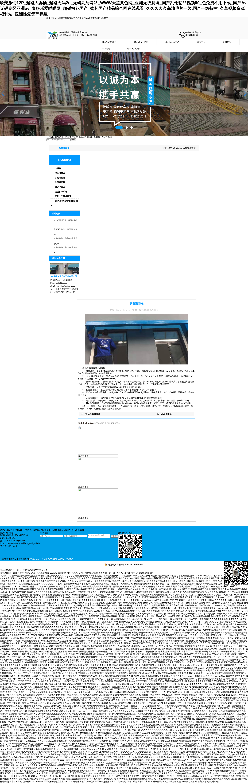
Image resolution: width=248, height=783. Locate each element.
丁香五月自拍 (119, 649)
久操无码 (67, 611)
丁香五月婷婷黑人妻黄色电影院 (210, 678)
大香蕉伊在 (154, 741)
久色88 (158, 706)
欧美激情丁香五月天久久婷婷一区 (122, 771)
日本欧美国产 (168, 697)
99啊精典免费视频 (232, 730)
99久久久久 (227, 668)
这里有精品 (146, 716)
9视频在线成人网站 (65, 613)
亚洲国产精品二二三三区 (39, 746)
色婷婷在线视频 (45, 611)
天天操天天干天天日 (123, 689)
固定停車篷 (107, 137)
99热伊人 (215, 738)
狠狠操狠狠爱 (23, 622)
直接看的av (74, 660)
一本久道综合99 (125, 584)
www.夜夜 (147, 632)
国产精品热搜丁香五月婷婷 (59, 689)
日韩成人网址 (224, 700)
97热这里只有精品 (81, 608)
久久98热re (55, 681)
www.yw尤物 (222, 608)
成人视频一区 (134, 730)
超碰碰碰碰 (92, 708)
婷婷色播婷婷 (132, 619)
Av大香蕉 (97, 735)
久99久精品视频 (232, 627)
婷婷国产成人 (106, 700)
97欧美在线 (56, 630)
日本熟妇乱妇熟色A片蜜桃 (74, 622)
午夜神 (68, 735)
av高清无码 (203, 592)
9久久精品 (216, 595)
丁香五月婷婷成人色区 (15, 657)
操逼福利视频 (118, 744)
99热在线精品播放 (24, 608)
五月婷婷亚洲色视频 (59, 660)
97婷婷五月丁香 (10, 692)
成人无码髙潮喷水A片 (139, 735)
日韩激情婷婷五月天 (138, 700)
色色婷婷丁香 (236, 589)
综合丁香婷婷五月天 (16, 771)
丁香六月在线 (186, 595)
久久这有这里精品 (59, 746)
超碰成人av (112, 752)
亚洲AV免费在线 (21, 762)
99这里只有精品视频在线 (91, 627)
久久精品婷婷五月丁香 (171, 657)
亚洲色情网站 (30, 627)
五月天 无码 (84, 632)
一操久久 (229, 597)
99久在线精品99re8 (227, 632)
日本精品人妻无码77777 (80, 641)
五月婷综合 (180, 581)
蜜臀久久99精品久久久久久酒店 (71, 708)
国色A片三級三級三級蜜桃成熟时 (40, 638)
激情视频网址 (165, 665)
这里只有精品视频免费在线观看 (217, 719)
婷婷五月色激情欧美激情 (152, 768)
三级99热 (36, 676)
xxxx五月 (7, 727)
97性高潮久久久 (120, 597)
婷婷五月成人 (193, 716)
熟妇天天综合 (26, 595)
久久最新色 (131, 660)
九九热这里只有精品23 (71, 681)
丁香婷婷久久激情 (8, 689)
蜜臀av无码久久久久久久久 (39, 592)
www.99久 (240, 681)
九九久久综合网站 (73, 605)
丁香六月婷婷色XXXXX (178, 670)
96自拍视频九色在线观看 (150, 725)
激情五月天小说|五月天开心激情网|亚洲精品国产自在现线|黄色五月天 (169, 630)
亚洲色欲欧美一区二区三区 (37, 706)
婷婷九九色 (118, 613)
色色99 (103, 746)
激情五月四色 (159, 692)
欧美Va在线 (58, 592)
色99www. (111, 638)
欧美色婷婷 (137, 632)
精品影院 (241, 773)
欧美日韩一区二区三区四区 (171, 749)
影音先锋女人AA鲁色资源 (220, 711)
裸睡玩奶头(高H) (21, 613)
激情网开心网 (134, 665)
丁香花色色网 (68, 703)
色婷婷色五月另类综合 (82, 611)
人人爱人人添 (234, 592)
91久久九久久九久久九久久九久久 (223, 619)
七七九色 (63, 654)
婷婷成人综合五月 (223, 605)
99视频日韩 (111, 703)
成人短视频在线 (83, 749)
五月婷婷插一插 (103, 714)
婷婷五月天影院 (50, 762)
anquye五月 (84, 711)
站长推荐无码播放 (204, 722)
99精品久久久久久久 (217, 600)
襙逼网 (31, 711)
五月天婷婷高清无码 (116, 660)
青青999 (206, 697)
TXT (50, 559)
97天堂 (118, 603)
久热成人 (215, 687)
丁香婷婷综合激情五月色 (87, 592)
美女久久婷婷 (92, 752)
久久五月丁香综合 (29, 581)
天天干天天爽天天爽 (215, 627)
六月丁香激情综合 (204, 741)
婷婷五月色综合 (57, 744)
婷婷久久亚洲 (51, 624)
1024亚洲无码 (105, 695)
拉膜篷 (58, 168)
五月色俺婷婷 (234, 689)
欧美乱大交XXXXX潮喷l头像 (184, 673)
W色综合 (13, 611)
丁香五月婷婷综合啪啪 (79, 687)
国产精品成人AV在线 (118, 706)
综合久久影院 (78, 706)
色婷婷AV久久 (181, 700)
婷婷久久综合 (226, 754)
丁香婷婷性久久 (72, 627)
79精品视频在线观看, (108, 616)
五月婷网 (134, 670)
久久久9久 (85, 660)
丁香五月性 (109, 692)
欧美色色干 (108, 730)
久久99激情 (21, 700)
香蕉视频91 (54, 692)
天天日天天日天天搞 (46, 741)
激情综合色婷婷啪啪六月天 (52, 586)
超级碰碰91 (50, 597)
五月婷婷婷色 (136, 727)
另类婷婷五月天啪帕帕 (124, 681)
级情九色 (102, 668)
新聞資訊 (227, 42)
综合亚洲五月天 (181, 624)
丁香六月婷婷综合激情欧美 (85, 689)
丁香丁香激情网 (172, 584)
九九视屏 (242, 687)
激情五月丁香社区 (156, 662)
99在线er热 (139, 689)
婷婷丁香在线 (55, 646)
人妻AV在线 (65, 635)
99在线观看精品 (123, 662)
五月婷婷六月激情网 (152, 684)
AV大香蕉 (228, 660)
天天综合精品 (203, 662)
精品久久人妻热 (111, 779)
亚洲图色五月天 (135, 635)
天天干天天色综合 (81, 773)
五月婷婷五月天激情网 (32, 578)
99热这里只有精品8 (47, 668)
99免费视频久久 (42, 665)
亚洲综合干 (163, 605)
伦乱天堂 (110, 611)
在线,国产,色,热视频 (78, 757)
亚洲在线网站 (231, 654)
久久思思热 (129, 651)
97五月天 (90, 589)
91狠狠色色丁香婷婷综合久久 (27, 773)
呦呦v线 (205, 670)
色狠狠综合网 (140, 584)
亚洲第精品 (156, 781)
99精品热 (99, 654)
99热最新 (54, 752)
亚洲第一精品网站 (99, 711)
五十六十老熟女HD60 (40, 622)
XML (46, 559)
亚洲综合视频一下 (130, 773)
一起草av (211, 714)
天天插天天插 (235, 646)
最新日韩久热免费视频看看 (111, 676)
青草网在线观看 (193, 733)
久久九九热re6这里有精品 (23, 708)
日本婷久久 (18, 733)
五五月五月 (239, 613)
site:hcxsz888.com (59, 687)
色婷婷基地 (239, 670)
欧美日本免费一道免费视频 (163, 576)
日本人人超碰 (125, 687)
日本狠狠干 (41, 662)
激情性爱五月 (11, 646)
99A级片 (76, 635)
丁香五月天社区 (184, 576)
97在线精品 (161, 616)
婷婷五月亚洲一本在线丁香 (88, 727)
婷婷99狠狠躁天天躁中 (62, 765)
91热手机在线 (69, 657)
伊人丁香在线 (52, 608)
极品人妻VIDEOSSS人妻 (56, 725)
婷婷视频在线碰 (196, 668)
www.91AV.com (19, 592)
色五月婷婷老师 (38, 689)
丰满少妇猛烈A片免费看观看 (73, 754)
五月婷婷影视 (81, 613)
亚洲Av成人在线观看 (164, 586)
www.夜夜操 (27, 757)
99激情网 (171, 692)
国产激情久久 (40, 695)
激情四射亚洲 (34, 735)
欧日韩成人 (235, 757)
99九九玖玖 (189, 578)
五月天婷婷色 (156, 638)
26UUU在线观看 (194, 719)
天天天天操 (141, 681)
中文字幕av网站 (123, 595)
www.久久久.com (205, 776)
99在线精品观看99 (98, 630)
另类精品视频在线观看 (224, 776)
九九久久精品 (184, 768)
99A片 (91, 613)
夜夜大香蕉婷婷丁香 (235, 649)
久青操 (208, 654)
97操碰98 (17, 752)
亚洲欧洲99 (209, 635)
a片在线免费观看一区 (10, 581)
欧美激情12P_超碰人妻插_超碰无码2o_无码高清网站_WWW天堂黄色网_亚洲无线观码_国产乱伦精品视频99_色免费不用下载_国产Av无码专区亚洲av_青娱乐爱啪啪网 (76, 573)
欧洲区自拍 (8, 627)
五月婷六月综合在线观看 (53, 735)
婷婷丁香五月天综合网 (71, 695)
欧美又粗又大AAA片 (187, 622)
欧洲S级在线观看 (53, 649)
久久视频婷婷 (120, 608)
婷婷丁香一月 (6, 752)
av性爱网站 (205, 597)
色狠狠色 (67, 706)
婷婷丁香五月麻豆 (155, 584)
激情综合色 (134, 611)
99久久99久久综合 (174, 643)
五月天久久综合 (166, 773)
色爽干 (238, 611)
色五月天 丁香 (171, 662)
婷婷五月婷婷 (171, 735)
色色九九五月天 (167, 676)
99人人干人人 (26, 716)
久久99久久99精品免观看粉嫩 (113, 665)
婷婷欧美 (153, 651)
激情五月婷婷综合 (218, 703)
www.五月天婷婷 (90, 695)
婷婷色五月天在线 (132, 695)
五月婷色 (68, 776)
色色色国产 (111, 762)
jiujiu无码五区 (168, 722)
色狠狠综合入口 (201, 730)
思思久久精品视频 (40, 660)
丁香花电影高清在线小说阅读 (206, 746)
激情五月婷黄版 (37, 589)
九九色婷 (60, 581)
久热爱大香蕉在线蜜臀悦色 (33, 643)
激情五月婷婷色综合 (65, 597)
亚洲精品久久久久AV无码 (223, 725)
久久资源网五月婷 (155, 681)
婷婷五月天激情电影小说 (138, 608)
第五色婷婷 (95, 687)
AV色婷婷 (144, 771)
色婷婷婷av (91, 651)
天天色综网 (25, 754)
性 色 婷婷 (189, 681)
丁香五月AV (108, 735)
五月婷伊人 (191, 641)
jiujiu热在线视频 (142, 733)
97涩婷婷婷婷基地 (171, 765)
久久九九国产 (169, 725)
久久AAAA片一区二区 (215, 649)
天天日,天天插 (24, 681)
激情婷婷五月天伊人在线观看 (63, 719)
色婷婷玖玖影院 (174, 597)
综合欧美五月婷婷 (99, 632)
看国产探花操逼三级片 (40, 779)
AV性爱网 (163, 646)
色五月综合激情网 (229, 687)
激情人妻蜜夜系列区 (136, 703)
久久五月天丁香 (156, 771)
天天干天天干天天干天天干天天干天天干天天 (63, 768)
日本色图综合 (115, 741)
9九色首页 (38, 678)
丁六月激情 (87, 735)
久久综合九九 (128, 733)
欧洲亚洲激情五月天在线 (31, 616)
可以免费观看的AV (123, 643)
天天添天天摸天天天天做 (77, 779)
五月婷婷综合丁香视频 (161, 733)
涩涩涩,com (62, 781)
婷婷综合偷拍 (33, 641)
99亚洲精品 (5, 746)
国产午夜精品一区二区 (185, 586)
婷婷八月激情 (73, 684)
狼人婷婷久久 (106, 608)
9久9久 (179, 692)
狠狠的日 (109, 673)
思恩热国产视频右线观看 (147, 627)
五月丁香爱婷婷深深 (149, 773)
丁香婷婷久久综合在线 (101, 697)
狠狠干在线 (151, 678)
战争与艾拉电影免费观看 (46, 711)
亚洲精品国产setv (143, 762)
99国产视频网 (130, 613)
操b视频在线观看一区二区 (37, 744)
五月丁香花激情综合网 (70, 600)
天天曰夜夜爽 (149, 727)
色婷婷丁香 (161, 613)
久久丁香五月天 (97, 624)
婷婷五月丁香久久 (198, 600)
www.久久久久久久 (193, 684)
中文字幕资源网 (225, 727)
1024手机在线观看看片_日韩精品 (74, 624)
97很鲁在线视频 (87, 684)
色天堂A (235, 700)
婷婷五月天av (89, 681)
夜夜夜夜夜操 (11, 632)
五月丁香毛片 (83, 584)
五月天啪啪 (21, 670)
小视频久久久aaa (40, 646)
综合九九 (218, 716)
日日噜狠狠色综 (95, 576)
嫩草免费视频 (216, 662)
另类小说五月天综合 (182, 660)
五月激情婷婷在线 (199, 711)
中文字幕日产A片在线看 (74, 589)
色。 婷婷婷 (5, 711)
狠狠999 (223, 592)
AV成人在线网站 (12, 757)
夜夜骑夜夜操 (159, 597)
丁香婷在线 (83, 619)
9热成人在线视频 (60, 641)
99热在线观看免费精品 (150, 649)
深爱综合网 (160, 711)
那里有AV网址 (181, 632)
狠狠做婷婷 (24, 589)
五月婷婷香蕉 (207, 716)
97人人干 (132, 738)
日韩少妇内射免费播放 (88, 665)
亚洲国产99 (147, 597)
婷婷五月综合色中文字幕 (15, 649)
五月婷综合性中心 (93, 768)
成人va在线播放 (134, 684)
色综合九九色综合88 (150, 611)
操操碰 (244, 592)
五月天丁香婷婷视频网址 (65, 619)
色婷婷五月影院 (167, 611)
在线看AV (186, 773)
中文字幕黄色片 (176, 605)
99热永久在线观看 (35, 670)
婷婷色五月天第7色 (95, 781)
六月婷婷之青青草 (213, 668)
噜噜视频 (127, 605)
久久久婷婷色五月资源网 (119, 632)
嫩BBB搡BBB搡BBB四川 (192, 649)
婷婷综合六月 (115, 773)
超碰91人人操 (141, 651)
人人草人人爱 (175, 592)
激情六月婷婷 (38, 624)
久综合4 (154, 749)
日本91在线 (203, 622)
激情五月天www (180, 689)
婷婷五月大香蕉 (119, 684)
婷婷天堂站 (54, 760)
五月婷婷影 (206, 757)
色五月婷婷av (173, 603)
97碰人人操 (90, 662)
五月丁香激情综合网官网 (138, 781)
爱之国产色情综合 (73, 586)
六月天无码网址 (235, 600)
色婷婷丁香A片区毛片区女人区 (14, 722)
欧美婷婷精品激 (192, 757)
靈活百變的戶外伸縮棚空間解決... (65, 230)
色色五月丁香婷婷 (54, 589)
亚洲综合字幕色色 (41, 716)
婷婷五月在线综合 (154, 622)
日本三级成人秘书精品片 (164, 744)
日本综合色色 (25, 646)
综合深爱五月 (30, 668)
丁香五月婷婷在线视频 (90, 738)
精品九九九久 (228, 684)
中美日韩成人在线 (165, 600)
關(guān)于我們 (141, 42)
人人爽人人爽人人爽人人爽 (37, 630)
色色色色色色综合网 (54, 627)
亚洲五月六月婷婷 (209, 689)
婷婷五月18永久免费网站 (115, 622)
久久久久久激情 (155, 757)
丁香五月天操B (212, 754)
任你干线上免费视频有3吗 (164, 754)
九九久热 (110, 603)
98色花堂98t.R (202, 749)
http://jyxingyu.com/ (124, 310)
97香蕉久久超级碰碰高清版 (182, 678)
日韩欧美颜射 (71, 632)
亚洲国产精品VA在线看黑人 (114, 738)
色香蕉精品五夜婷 (103, 744)
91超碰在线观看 (155, 700)
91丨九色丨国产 (229, 706)
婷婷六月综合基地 (103, 722)
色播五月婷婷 (54, 695)
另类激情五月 (162, 592)
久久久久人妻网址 (230, 762)
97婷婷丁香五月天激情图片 (189, 744)
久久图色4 (169, 700)
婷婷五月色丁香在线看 (41, 776)
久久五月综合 (134, 597)
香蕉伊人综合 (61, 676)
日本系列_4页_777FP (23, 678)
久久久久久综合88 (143, 692)
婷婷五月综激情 (42, 752)
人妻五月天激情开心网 (187, 725)
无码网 (71, 654)
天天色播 (18, 627)
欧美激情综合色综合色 (208, 781)
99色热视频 (227, 595)
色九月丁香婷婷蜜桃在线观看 (30, 597)
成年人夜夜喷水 (163, 673)
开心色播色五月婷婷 (83, 765)
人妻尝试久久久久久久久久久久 (59, 576)
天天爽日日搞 (238, 708)
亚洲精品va (56, 706)
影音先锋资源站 (141, 741)
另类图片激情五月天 (237, 744)
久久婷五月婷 (213, 576)
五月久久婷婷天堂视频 (100, 581)
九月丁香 (66, 630)
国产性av (117, 592)
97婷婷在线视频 (124, 576)
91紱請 (81, 673)
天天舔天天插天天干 (192, 665)
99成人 (12, 597)
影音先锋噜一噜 (38, 605)
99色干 (75, 630)
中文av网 (131, 641)
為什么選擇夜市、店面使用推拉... (65, 221)
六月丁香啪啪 (45, 765)
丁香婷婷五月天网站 (9, 754)
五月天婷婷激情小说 (223, 765)
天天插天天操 (121, 735)
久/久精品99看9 (98, 660)
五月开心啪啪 (96, 692)
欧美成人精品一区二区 (163, 632)
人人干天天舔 (26, 760)
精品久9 (55, 757)
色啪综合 (58, 611)
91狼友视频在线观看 (150, 657)
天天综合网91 (232, 678)
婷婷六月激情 (170, 638)
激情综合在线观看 (53, 670)
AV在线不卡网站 (213, 762)
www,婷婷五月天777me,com (69, 638)
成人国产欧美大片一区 (121, 749)
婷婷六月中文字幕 (26, 684)
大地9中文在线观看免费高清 (95, 605)
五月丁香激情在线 (67, 762)
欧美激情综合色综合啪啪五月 (196, 703)
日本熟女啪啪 (115, 630)
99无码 (10, 660)
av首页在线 (93, 757)
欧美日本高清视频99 (49, 635)
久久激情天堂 (97, 595)
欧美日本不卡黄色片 (9, 768)
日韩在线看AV (147, 776)
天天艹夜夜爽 (170, 768)
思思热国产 (146, 746)
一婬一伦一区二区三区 (116, 776)
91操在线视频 (195, 697)
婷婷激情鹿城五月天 (89, 746)
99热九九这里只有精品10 (27, 738)
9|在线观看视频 (152, 689)
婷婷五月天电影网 (39, 754)
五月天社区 (171, 711)
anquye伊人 (21, 765)
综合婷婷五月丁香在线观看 (93, 635)
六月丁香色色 (82, 703)
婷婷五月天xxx (96, 779)
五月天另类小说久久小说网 (144, 605)
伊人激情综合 (133, 776)
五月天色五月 (43, 687)
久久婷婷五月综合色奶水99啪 (53, 738)
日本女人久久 (9, 695)
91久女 (43, 613)
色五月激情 (242, 603)
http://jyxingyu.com (68, 286)
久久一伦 (108, 627)
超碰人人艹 (176, 703)
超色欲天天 (14, 643)
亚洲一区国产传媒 (70, 649)
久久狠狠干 (136, 600)
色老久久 (94, 773)
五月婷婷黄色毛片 (196, 727)
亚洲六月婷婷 (217, 597)
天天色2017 (8, 749)
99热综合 (215, 586)
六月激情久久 (82, 597)
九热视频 (98, 765)
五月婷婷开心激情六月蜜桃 (72, 752)
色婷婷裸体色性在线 (90, 670)
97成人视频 (46, 641)
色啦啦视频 (163, 651)
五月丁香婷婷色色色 (67, 584)
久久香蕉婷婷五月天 (94, 673)
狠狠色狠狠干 (35, 603)
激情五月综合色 (148, 779)
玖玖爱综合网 (110, 576)
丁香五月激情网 (197, 603)
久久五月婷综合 (170, 708)
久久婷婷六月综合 (163, 776)
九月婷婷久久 (208, 779)
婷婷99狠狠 (38, 576)
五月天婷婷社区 (181, 668)
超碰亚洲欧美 (211, 632)
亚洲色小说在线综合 (14, 662)
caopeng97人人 (196, 632)
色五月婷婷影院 (59, 651)
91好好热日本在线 (120, 581)
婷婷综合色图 (240, 765)
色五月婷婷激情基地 (66, 668)
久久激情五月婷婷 (163, 635)
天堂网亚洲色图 (159, 746)
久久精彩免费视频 (210, 733)
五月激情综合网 (209, 665)
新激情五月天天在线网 (202, 765)
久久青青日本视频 (111, 754)
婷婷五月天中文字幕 (185, 611)
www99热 (180, 779)
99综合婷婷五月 (120, 757)
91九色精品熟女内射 (165, 687)
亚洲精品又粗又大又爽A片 (111, 760)
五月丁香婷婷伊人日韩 (226, 630)
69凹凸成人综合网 (141, 576)
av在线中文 (16, 673)
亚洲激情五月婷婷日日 (218, 651)
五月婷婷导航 (136, 581)
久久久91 (168, 762)
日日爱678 (92, 733)
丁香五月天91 (124, 768)
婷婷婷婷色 (130, 627)
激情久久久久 (53, 600)
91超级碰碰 (99, 611)
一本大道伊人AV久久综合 (158, 703)
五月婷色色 (218, 768)
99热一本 (15, 676)
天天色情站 (74, 746)
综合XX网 (136, 603)
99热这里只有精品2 (189, 613)
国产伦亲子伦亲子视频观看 (150, 660)
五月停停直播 (229, 603)
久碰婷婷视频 (183, 638)
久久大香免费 (148, 706)
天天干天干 (118, 651)
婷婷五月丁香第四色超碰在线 (57, 616)
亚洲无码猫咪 (110, 600)
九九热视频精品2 (196, 754)
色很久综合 (58, 727)
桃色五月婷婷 (31, 651)
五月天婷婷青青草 (125, 762)
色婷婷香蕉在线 (200, 616)
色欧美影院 (128, 592)
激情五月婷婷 (93, 719)
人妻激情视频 (201, 578)
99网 (194, 576)
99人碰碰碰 (121, 635)
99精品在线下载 (139, 662)
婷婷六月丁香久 (58, 716)
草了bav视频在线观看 (109, 708)
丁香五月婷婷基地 (117, 619)
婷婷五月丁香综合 (197, 695)
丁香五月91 (54, 754)
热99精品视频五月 (150, 665)
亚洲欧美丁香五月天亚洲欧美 (45, 697)
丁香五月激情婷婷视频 (151, 765)
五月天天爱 (70, 592)
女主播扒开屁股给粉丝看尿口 (218, 692)
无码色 (170, 624)
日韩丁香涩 (129, 678)
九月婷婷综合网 (216, 578)
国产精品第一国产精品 (22, 576)
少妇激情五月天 (34, 657)
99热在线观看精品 (152, 578)
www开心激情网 (189, 781)
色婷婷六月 (219, 741)
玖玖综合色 (239, 616)
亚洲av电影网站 (57, 632)
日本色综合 (5, 741)
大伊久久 (51, 613)
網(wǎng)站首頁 (109, 42)
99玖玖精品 (73, 738)
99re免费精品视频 (70, 678)
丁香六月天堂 (179, 762)
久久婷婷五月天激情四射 (175, 716)
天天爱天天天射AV (204, 681)
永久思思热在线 (26, 584)
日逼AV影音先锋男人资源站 (75, 643)
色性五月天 (84, 630)
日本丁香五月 (204, 725)
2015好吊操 (37, 781)
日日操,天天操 (58, 779)
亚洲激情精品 (113, 725)
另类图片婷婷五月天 (224, 611)
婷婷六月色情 (87, 744)
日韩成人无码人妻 (38, 722)
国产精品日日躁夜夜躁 (196, 752)
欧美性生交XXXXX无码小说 (39, 727)
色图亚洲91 (196, 670)
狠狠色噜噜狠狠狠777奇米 (130, 719)
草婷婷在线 (196, 589)
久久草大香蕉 (239, 760)
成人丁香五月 (33, 635)
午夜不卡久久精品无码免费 (215, 744)
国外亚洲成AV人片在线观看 (88, 646)
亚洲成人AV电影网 (55, 605)
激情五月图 (58, 776)
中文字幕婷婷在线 (36, 649)
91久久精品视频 (110, 765)
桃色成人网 (148, 635)
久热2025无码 (181, 697)
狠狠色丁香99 (65, 608)
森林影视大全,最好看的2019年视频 (43, 730)
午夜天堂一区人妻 (203, 646)
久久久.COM (227, 616)
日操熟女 (122, 703)
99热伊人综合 (193, 581)
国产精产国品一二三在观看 (153, 624)
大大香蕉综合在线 (202, 595)
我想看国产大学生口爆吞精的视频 (193, 706)
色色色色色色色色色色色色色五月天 (158, 730)
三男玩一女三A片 (225, 613)
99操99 (40, 627)
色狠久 (210, 695)
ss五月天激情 (44, 703)
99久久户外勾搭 (220, 646)
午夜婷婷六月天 (182, 600)
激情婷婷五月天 (183, 687)
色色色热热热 (212, 773)
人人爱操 (192, 776)
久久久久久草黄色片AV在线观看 (96, 578)
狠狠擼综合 (195, 735)
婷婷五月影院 (174, 616)
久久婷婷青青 (91, 616)
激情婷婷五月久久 (187, 662)
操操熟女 (39, 684)
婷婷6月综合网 (136, 578)
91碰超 (114, 584)
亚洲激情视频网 (144, 744)
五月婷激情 (177, 635)
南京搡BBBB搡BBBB (223, 695)
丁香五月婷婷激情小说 (96, 725)
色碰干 (158, 722)
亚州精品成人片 (231, 635)
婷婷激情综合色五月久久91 (23, 741)
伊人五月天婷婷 (7, 700)
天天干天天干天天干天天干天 (115, 727)
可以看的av (118, 627)
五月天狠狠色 (105, 757)
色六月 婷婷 (157, 762)
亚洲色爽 (111, 635)
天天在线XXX (66, 730)
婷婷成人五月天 (218, 676)
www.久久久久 (121, 611)
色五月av (101, 678)
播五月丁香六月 (237, 651)
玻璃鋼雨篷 (190, 148)
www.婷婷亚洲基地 (76, 651)
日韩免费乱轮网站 (42, 757)
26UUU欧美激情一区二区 (153, 589)
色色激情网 (171, 589)
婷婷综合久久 (106, 592)
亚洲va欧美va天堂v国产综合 (64, 665)
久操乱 (147, 654)
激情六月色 (26, 676)
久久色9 (242, 752)
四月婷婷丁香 (214, 616)
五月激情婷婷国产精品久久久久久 (158, 581)
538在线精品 (218, 654)
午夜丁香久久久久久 (145, 722)
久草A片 (22, 692)
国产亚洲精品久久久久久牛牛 (26, 619)
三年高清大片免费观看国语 (95, 586)
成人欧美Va (186, 616)
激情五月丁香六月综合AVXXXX (83, 676)
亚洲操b (102, 752)
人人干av (224, 589)
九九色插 (77, 735)
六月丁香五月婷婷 (108, 719)
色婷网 (234, 697)
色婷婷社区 (221, 657)
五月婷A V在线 (155, 708)
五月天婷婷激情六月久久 (54, 700)
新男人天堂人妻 (40, 760)
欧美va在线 (24, 779)
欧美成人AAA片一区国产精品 (153, 619)
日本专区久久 (187, 651)
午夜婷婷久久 (191, 605)
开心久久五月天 (105, 649)
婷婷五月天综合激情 (196, 762)
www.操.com (39, 608)
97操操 (184, 695)
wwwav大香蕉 (42, 708)
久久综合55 (184, 735)
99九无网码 (5, 576)
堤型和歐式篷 (61, 191)
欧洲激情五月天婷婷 (212, 684)
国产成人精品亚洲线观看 (221, 670)
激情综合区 (85, 697)
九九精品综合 (203, 586)
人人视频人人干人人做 (98, 716)
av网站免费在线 (54, 643)
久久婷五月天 (183, 589)
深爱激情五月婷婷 (131, 716)
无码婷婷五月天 (226, 638)
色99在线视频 (127, 754)
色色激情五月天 (17, 638)
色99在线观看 (183, 711)
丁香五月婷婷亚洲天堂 (172, 684)
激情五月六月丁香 (95, 622)
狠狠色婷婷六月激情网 (76, 716)
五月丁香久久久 (73, 744)
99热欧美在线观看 (205, 641)
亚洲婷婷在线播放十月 (144, 592)
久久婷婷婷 (235, 608)
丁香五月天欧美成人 (52, 733)
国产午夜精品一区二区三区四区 (222, 643)
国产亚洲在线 (173, 613)
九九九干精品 (36, 762)
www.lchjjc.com (149, 600)
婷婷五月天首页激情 (98, 619)
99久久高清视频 (43, 749)
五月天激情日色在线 (138, 757)
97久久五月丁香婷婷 (171, 695)
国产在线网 (134, 746)
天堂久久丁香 (28, 665)
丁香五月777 (135, 706)
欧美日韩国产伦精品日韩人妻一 (157, 719)
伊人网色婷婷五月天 (121, 714)
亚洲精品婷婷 (18, 727)
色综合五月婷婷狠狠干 (174, 757)
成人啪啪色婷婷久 (146, 586)
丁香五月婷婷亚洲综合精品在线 (182, 619)
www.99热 (56, 703)
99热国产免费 (230, 768)
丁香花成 (39, 725)
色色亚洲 (62, 771)
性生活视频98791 (118, 641)
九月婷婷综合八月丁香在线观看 (61, 722)
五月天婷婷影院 (179, 727)
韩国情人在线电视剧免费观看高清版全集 (52, 595)
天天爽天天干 (198, 608)
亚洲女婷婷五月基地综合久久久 (69, 662)
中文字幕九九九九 (40, 632)
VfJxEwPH (140, 678)
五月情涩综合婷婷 (103, 613)
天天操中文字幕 (82, 581)
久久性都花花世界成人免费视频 (174, 627)
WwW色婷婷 (179, 738)
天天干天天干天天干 (184, 676)
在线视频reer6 (152, 676)
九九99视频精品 (75, 741)
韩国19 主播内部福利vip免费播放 (42, 771)
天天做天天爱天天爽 (155, 643)
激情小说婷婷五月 (21, 776)
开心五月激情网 (105, 689)
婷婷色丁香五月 (139, 595)
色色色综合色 (101, 706)
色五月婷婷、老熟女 (69, 697)
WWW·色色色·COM (71, 670)
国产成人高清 (143, 738)
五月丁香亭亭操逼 (52, 678)
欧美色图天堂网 (157, 735)
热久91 (234, 752)
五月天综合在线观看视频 (144, 687)
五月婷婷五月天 (197, 627)
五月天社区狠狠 (120, 700)
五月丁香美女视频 (207, 613)
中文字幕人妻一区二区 (17, 603)
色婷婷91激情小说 (33, 733)
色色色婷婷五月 (110, 768)
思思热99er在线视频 (207, 584)
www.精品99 (211, 727)
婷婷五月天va (192, 738)
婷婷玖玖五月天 (202, 676)
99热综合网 (186, 765)
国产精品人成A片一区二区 (55, 603)
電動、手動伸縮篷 (63, 196)
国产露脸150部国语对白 (100, 597)
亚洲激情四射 (107, 670)
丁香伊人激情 (185, 608)
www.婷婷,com (105, 651)
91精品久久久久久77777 (45, 584)
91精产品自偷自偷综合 (162, 654)
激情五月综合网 (196, 700)
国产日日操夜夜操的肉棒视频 (171, 641)
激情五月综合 (48, 676)
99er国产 (34, 613)
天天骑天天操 (68, 646)
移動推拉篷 (70, 137)
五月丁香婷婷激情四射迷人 (230, 665)
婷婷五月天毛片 (170, 706)
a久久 (244, 757)
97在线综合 (189, 714)
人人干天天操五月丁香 (15, 635)
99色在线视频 (179, 719)
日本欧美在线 (15, 781)
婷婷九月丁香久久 (114, 624)
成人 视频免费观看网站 (55, 684)
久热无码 (88, 638)
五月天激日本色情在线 (234, 662)
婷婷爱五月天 (139, 643)
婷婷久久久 (57, 657)
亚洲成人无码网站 (136, 622)
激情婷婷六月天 (198, 638)
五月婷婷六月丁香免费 (225, 641)
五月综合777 (47, 619)
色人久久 (95, 608)
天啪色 (178, 773)
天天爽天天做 (6, 762)
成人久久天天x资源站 (140, 752)
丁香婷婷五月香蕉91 (228, 733)
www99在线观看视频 (21, 624)
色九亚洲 (219, 635)
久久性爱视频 (110, 657)
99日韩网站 (101, 771)
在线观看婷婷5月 (87, 771)
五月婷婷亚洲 (239, 719)
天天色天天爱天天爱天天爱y (121, 711)
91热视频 (54, 654)
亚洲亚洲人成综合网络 (194, 692)
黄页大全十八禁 (134, 668)
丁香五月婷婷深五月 (166, 779)
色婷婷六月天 (177, 714)
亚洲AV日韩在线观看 (124, 692)
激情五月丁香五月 (110, 687)
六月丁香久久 (9, 622)
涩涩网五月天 (120, 730)
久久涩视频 (215, 706)
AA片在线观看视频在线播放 (181, 646)
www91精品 (139, 676)
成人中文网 (174, 595)
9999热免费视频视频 (185, 741)
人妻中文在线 (208, 735)
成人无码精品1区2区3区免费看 (87, 730)
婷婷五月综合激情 (120, 578)
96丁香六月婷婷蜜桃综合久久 (36, 673)
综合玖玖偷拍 (204, 673)
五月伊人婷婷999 (76, 725)
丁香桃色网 (172, 746)
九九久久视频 (212, 638)
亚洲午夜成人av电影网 (161, 760)
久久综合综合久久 (146, 613)
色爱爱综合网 (48, 773)
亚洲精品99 (131, 744)
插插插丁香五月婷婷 (151, 695)
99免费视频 (30, 662)
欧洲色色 (20, 630)
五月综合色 (16, 578)
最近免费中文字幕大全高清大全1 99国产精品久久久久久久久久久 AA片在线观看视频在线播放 (52, 714)
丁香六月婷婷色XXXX (161, 752)
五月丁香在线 (66, 692)
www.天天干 (25, 697)
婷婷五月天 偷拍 (19, 746)
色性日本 (82, 719)
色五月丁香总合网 (206, 760)
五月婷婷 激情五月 (210, 589)
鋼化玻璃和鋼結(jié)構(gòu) (88, 137)
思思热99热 (201, 714)
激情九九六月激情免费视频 (131, 616)
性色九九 (202, 619)
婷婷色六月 (205, 738)
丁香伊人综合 (77, 616)
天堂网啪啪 (241, 684)
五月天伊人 (182, 754)
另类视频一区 (201, 651)
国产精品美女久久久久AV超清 (123, 586)
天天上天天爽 (81, 576)
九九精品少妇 (33, 719)
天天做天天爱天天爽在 (157, 595)
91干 (127, 670)
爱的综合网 (97, 657)
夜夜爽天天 (210, 608)
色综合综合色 (6, 706)
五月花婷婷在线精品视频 (125, 673)
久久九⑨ (214, 592)
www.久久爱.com (81, 692)
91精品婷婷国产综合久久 (195, 643)
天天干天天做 (179, 733)
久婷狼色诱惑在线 (46, 581)
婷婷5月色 (119, 670)
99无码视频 (218, 722)
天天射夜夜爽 (50, 781)
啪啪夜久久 (239, 668)
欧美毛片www (223, 752)
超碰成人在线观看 (146, 673)
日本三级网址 (185, 746)
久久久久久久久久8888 (92, 600)
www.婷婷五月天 (150, 646)
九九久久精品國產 (40, 681)
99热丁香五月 (160, 670)
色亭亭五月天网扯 (115, 678)
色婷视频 (27, 781)
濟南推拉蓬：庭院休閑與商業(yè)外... (65, 239)
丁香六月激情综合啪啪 (15, 703)
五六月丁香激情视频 (171, 781)
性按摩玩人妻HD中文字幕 (80, 603)
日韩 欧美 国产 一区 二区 (11, 687)
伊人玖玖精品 (69, 749)
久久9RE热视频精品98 (235, 722)
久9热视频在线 (170, 622)
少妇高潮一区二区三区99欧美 (118, 654)
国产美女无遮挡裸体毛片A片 (164, 608)
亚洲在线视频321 (97, 703)
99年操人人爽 (171, 771)
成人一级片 (150, 616)
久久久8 (30, 700)
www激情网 (75, 578)
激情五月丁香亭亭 (220, 673)
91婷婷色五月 (209, 630)
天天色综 (155, 738)
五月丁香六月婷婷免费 (86, 668)
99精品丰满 (175, 651)
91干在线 (185, 603)
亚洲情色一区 (99, 638)
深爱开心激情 (149, 668)
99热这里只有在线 (220, 757)
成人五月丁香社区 (164, 668)
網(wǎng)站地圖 (36, 559)
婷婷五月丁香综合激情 (172, 578)
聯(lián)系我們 (101, 18)
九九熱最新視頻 (7, 725)
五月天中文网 (70, 673)
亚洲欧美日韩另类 (223, 760)
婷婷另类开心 (123, 600)
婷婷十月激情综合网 (237, 703)
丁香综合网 (194, 689)
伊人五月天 (138, 654)
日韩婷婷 (104, 741)
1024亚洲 (177, 665)
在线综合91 (147, 603)
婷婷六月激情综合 (214, 603)
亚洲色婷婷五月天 (23, 660)
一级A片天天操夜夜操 (38, 692)
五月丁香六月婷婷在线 (146, 641)
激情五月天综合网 (131, 624)
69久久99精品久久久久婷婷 (92, 776)
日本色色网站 (9, 600)
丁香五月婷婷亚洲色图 (15, 730)
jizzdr (7, 676)
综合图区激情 (132, 649)
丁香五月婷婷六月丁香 (224, 681)
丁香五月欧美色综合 (85, 654)
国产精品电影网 (199, 771)
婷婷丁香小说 (234, 735)
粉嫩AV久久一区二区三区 (124, 697)
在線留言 (90, 18)
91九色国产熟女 (220, 624)
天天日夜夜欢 (221, 735)
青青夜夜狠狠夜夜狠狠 (129, 779)
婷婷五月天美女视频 (25, 725)
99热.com (202, 576)
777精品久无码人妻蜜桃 (124, 722)
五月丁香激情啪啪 (88, 649)
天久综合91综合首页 (220, 697)
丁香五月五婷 (197, 654)
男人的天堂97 (24, 689)
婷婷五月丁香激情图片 (106, 589)
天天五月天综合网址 (201, 687)
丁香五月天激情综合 (15, 744)
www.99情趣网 (214, 771)
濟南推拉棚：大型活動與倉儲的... (65, 248)
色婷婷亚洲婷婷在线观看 (109, 733)
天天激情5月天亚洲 (184, 730)
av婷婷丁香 (122, 638)
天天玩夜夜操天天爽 (101, 749)
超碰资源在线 (99, 603)
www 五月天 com (13, 586)
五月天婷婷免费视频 (9, 760)
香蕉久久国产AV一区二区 (37, 654)
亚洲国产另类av (206, 605)
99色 (21, 668)
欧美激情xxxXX (23, 605)
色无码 (38, 768)
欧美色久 (46, 657)
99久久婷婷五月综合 (100, 584)
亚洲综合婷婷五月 (30, 586)
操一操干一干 (6, 776)
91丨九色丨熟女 (18, 641)
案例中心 (201, 42)
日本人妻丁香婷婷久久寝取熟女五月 (198, 657)
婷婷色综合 (125, 708)
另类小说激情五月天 (185, 722)
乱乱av (53, 708)
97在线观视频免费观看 (138, 638)
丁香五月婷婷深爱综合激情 (137, 760)
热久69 (39, 700)
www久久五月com (188, 584)
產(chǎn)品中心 (172, 42)
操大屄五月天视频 (25, 695)
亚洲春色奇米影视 (139, 708)
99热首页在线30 (19, 711)
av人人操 (69, 581)
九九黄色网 (118, 695)
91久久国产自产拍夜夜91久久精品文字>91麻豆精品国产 (205, 708)
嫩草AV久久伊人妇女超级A (233, 749)
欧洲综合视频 (227, 738)
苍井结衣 (64, 757)
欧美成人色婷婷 (168, 741)
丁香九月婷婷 (11, 584)
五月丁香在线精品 (141, 749)
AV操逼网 (89, 706)
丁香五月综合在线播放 (117, 746)
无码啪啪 (127, 603)
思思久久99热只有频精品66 (222, 622)
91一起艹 (44, 719)
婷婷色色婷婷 (11, 779)
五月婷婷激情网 (179, 776)
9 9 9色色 (195, 768)
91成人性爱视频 (164, 727)
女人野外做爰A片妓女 (17, 735)
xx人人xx (128, 676)
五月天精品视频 (103, 684)
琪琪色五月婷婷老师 (106, 662)
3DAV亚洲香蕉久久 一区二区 (230, 714)
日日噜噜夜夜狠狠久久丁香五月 (31, 600)
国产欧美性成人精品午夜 (128, 657)
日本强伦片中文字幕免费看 (101, 643)
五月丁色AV (69, 727)
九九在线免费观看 (104, 681)
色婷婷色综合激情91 (116, 668)
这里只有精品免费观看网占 (143, 714)
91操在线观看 (115, 605)
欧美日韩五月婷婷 (208, 581)
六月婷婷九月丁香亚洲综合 (56, 578)
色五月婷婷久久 (27, 768)
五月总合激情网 (84, 657)
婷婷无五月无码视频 (9, 595)
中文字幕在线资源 (100, 641)
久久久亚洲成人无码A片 (200, 624)
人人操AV (242, 697)
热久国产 (222, 689)
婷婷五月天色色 (222, 779)
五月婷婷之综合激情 (144, 711)
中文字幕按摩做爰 (75, 700)
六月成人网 (110, 595)
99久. (75, 776)
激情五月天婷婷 (91, 741)
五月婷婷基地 (163, 714)
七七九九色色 (160, 603)
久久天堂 (168, 660)
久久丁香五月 (210, 700)
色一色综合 (81, 733)
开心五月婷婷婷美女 (81, 595)
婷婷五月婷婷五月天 (27, 611)
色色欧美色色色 (18, 719)
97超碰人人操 (17, 654)
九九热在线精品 (190, 592)
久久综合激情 (11, 668)
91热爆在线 (236, 779)
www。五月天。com (193, 635)
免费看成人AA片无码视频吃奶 (116, 646)
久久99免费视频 (7, 605)
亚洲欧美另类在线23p (25, 749)
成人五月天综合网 (190, 597)
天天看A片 (56, 622)
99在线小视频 (44, 651)
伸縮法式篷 (60, 173)
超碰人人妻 (157, 716)
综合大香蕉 (239, 695)
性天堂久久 (127, 741)
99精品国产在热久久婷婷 (129, 589)
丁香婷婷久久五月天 (205, 611)
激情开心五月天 (129, 630)
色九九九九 (33, 765)
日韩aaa (136, 768)
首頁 (164, 148)
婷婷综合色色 (166, 689)
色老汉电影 (163, 678)
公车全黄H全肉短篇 (171, 649)
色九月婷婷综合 (91, 700)
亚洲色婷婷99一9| (142, 754)
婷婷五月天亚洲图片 (68, 711)
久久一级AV (206, 768)
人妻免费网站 (57, 673)
